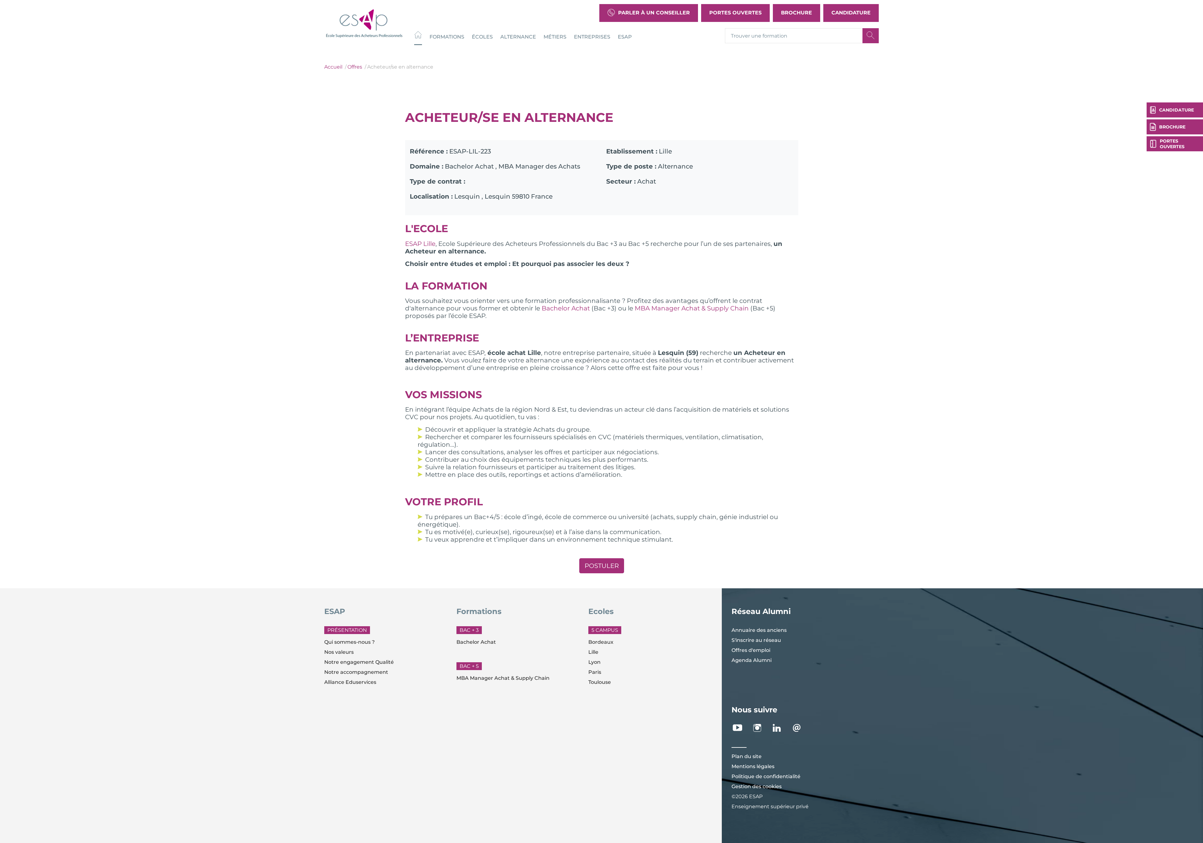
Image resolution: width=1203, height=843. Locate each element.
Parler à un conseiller (654, 13)
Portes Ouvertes (735, 13)
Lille (593, 652)
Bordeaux (600, 642)
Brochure (796, 13)
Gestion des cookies (757, 786)
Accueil (333, 67)
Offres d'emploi (751, 650)
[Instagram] (760, 728)
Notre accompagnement (356, 672)
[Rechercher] (870, 35)
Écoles (482, 36)
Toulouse (599, 682)
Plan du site (747, 756)
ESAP (625, 36)
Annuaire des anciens (759, 630)
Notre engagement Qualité (359, 662)
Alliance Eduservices (350, 682)
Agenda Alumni (752, 660)
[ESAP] (364, 22)
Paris (594, 672)
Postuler (602, 566)
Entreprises (592, 36)
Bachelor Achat (566, 308)
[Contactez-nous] (800, 728)
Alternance (518, 36)
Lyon (594, 662)
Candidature (851, 13)
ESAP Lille (420, 243)
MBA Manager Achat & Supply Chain (692, 308)
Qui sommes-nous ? (349, 642)
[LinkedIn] (780, 728)
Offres (354, 67)
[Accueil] (418, 35)
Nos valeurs (339, 652)
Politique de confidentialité (766, 776)
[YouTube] (741, 728)
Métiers (555, 36)
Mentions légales (753, 766)
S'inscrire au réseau (756, 640)
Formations (447, 36)
